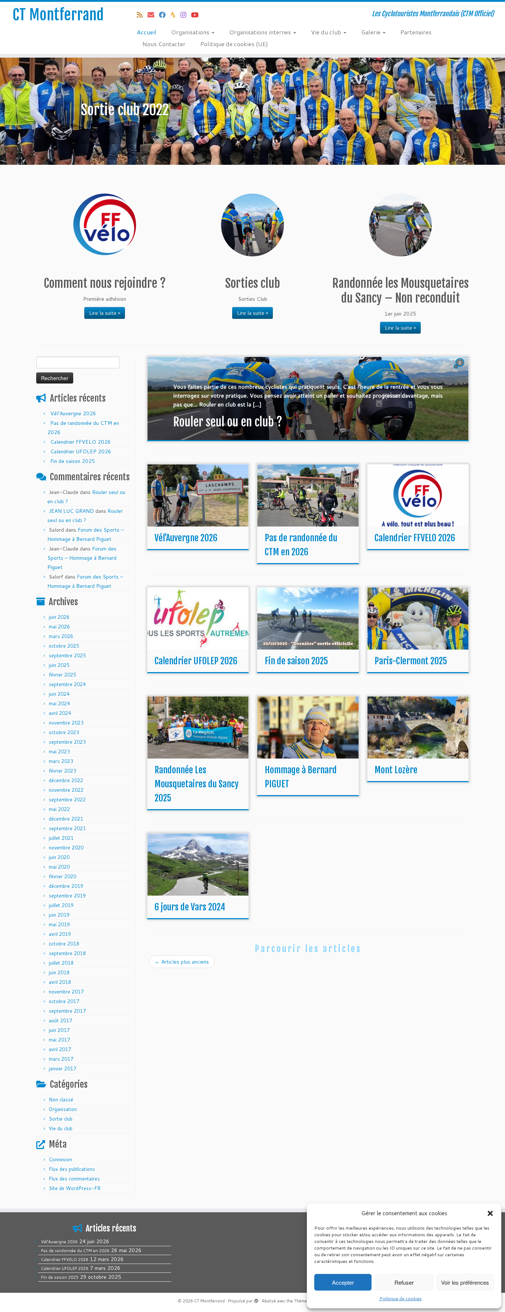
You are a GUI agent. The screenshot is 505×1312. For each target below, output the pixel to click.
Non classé (61, 1099)
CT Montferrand (58, 15)
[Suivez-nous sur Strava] (175, 15)
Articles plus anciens (182, 961)
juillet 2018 (61, 963)
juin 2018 (59, 972)
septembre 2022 (67, 799)
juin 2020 (59, 857)
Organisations (191, 32)
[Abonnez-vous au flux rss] (142, 15)
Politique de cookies (400, 1298)
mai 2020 (59, 866)
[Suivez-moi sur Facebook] (164, 15)
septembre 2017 (67, 1011)
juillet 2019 (61, 905)
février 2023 (62, 770)
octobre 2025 (64, 646)
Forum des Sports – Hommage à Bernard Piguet (81, 558)
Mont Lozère (395, 770)
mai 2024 (59, 703)
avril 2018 (60, 982)
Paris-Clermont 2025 (410, 661)
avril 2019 (60, 934)
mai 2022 (59, 809)
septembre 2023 (67, 742)
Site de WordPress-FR (75, 1188)
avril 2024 (60, 713)
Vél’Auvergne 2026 (73, 413)
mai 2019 (59, 924)
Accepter (343, 1282)
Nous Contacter (164, 44)
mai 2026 (59, 626)
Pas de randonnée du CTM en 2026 (75, 1251)
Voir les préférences (465, 1282)
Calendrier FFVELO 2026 (80, 442)
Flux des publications (72, 1169)
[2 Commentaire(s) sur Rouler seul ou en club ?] (460, 369)
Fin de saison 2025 (72, 461)
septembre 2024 (67, 684)
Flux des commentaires (74, 1178)
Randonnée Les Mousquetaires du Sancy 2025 (196, 784)
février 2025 (62, 674)
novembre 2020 (66, 847)
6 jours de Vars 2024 (190, 907)
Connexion (60, 1159)
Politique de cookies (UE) (234, 44)
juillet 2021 (61, 838)
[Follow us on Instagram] (185, 15)
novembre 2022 (66, 790)
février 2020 (62, 876)
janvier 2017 (62, 1068)
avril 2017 (60, 1049)
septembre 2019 (67, 895)
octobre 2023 (64, 732)
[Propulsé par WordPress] (256, 1299)
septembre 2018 (67, 953)
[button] (490, 1213)
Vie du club (327, 32)
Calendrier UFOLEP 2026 (80, 451)
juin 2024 (59, 694)
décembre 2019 (66, 886)
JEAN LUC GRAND (71, 511)
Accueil (146, 32)
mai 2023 (59, 751)
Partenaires (415, 32)
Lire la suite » (104, 313)
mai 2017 (59, 1039)
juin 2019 (59, 914)
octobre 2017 (64, 1001)
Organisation (63, 1109)
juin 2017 (59, 1030)
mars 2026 (61, 636)
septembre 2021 (67, 828)
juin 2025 (59, 665)
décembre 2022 (66, 780)
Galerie (371, 32)
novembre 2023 (66, 722)
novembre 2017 (66, 991)
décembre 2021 (66, 818)
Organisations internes (260, 32)
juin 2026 (59, 617)
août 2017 (60, 1020)
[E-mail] (153, 15)
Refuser (404, 1282)
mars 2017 (61, 1059)
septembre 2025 (67, 655)
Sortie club (60, 1118)
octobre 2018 (64, 943)
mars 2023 (61, 761)
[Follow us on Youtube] (197, 15)
